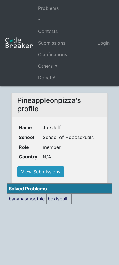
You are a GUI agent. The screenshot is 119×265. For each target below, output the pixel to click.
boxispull (57, 199)
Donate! (46, 78)
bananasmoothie (27, 199)
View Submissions (40, 172)
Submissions (51, 43)
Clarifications (52, 54)
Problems (48, 8)
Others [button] (46, 66)
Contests (48, 31)
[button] (52, 19)
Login (104, 43)
